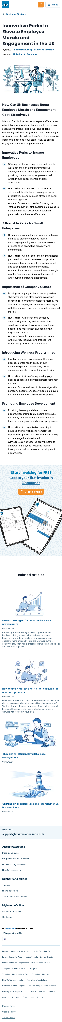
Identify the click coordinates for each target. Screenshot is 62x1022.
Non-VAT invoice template (13, 980)
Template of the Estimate (38, 980)
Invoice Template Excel (42, 951)
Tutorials (6, 885)
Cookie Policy (9, 1012)
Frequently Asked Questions (15, 858)
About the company (11, 911)
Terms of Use (8, 1017)
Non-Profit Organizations (14, 864)
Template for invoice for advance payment (20, 968)
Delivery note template (12, 991)
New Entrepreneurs (11, 870)
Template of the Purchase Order (16, 974)
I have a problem (10, 890)
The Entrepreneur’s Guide (14, 896)
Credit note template (11, 997)
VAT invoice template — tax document (40, 991)
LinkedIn (17, 54)
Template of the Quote (42, 974)
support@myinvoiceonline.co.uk (23, 834)
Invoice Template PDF (40, 963)
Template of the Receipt (32, 997)
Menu (55, 4)
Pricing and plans (10, 853)
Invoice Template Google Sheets (39, 957)
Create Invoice (33, 491)
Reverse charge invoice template (42, 986)
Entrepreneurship (23, 49)
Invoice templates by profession (16, 951)
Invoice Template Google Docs (15, 963)
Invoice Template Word (12, 957)
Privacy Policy (9, 1006)
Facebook (32, 54)
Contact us (7, 917)
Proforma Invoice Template (14, 986)
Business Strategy (16, 14)
